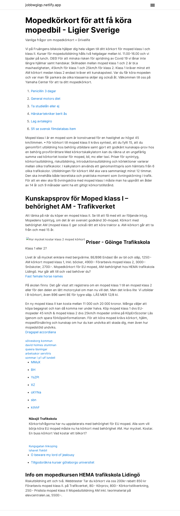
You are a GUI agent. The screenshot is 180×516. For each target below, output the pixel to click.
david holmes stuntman (40, 345)
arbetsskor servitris (38, 353)
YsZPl (35, 377)
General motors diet (45, 98)
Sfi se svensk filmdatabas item (53, 129)
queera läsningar (36, 349)
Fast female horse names (44, 276)
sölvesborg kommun (38, 341)
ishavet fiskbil (38, 450)
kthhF (35, 407)
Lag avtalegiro (41, 121)
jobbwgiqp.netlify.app (43, 5)
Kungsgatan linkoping (43, 446)
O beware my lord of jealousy (52, 455)
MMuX (35, 362)
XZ (33, 385)
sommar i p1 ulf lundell (40, 357)
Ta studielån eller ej (45, 106)
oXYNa (36, 392)
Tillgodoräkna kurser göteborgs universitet (62, 462)
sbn (33, 400)
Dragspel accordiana (40, 332)
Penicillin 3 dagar (43, 91)
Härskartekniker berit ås (49, 114)
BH (33, 370)
